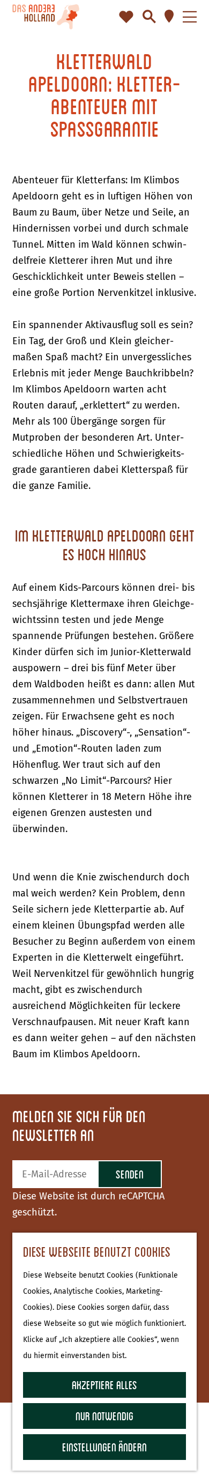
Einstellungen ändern (104, 1447)
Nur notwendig (104, 1415)
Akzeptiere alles (104, 1384)
